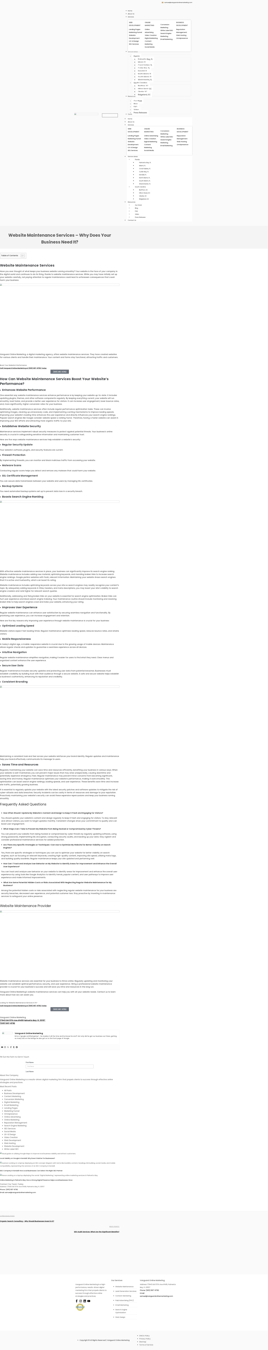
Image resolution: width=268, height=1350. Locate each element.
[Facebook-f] (76, 1301)
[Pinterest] (17, 1047)
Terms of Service (146, 1345)
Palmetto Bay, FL (145, 163)
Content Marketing (123, 1296)
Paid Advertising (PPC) (124, 1300)
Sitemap (142, 1342)
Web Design (120, 1317)
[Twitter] (8, 1047)
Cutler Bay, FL (144, 172)
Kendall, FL (142, 175)
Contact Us (132, 220)
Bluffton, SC (143, 190)
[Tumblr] (14, 1047)
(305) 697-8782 (7, 1023)
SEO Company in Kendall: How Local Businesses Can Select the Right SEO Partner (31, 1171)
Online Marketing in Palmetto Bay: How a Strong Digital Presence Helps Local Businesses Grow (36, 1180)
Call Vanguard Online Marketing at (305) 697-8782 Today (23, 368)
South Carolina (140, 187)
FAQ (136, 211)
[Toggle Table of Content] (21, 256)
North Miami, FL (144, 178)
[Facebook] (11, 1047)
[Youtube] (2, 1047)
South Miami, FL (144, 181)
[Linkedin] (84, 1301)
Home (130, 119)
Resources (131, 202)
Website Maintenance (124, 1286)
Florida (137, 159)
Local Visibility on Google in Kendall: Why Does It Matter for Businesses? (27, 1158)
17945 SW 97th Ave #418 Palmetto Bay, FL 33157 (23, 1020)
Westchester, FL (145, 184)
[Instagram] (5, 1047)
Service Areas (133, 156)
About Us (131, 122)
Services (131, 125)
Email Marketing (122, 1305)
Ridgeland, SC (144, 199)
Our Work (138, 205)
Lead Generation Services (125, 1291)
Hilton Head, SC (144, 193)
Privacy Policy (145, 1339)
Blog (136, 208)
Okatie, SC (143, 196)
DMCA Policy (144, 1336)
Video (137, 214)
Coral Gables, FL (145, 169)
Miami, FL (142, 166)
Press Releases (140, 217)
